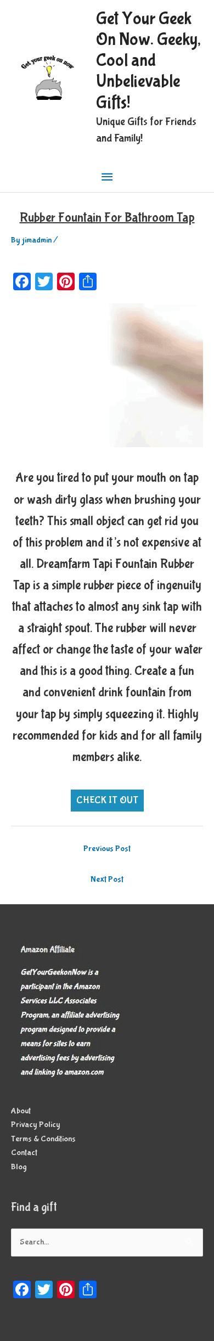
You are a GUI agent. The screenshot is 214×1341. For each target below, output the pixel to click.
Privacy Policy (35, 1125)
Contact (24, 1153)
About (21, 1111)
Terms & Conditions (43, 1139)
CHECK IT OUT (107, 800)
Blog (19, 1167)
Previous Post (107, 849)
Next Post (107, 879)
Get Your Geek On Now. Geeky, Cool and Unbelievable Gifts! (148, 61)
